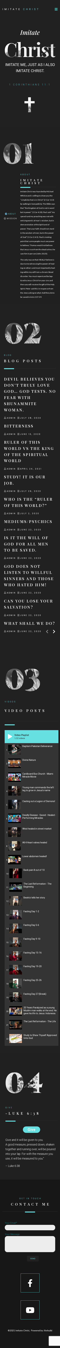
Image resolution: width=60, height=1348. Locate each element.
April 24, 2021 (31, 468)
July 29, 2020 (30, 491)
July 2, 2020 (29, 513)
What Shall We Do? (29, 623)
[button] (56, 9)
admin (11, 418)
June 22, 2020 (30, 529)
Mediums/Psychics (28, 521)
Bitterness (19, 425)
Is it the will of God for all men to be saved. (26, 544)
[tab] (10, 213)
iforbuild (48, 1330)
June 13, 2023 (30, 434)
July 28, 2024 (30, 418)
